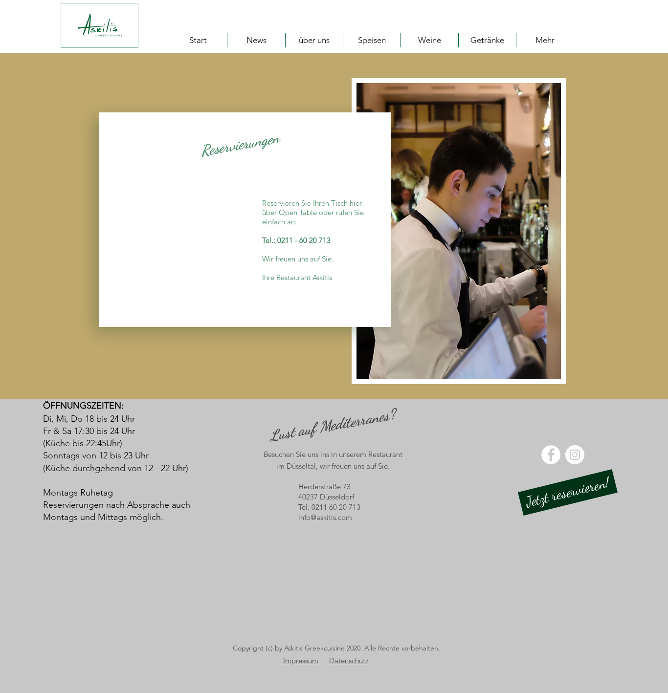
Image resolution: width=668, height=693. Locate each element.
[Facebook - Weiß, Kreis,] (550, 454)
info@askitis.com (325, 517)
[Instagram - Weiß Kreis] (574, 454)
